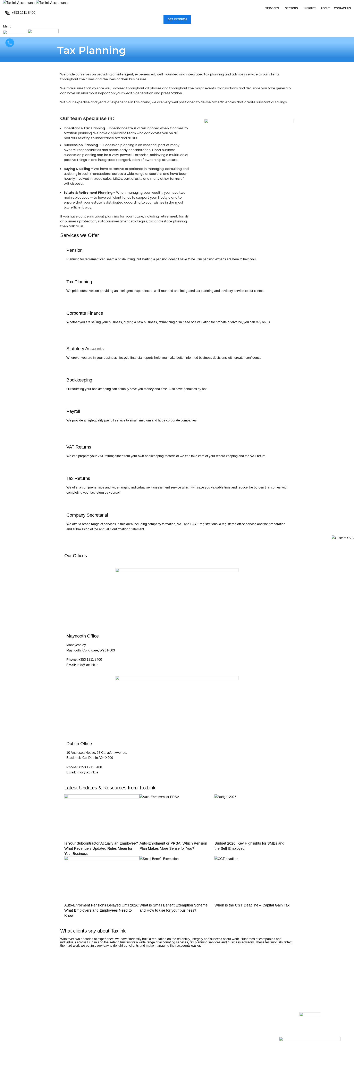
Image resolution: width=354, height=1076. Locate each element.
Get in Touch (177, 19)
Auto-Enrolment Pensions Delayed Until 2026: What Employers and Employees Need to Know (101, 910)
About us (98, 1021)
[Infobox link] (177, 13)
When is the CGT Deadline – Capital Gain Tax (251, 905)
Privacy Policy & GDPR (109, 1051)
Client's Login (101, 1013)
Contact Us (100, 1028)
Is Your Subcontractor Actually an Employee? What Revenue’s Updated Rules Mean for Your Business (101, 848)
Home (96, 1006)
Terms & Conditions (106, 1044)
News (96, 1036)
